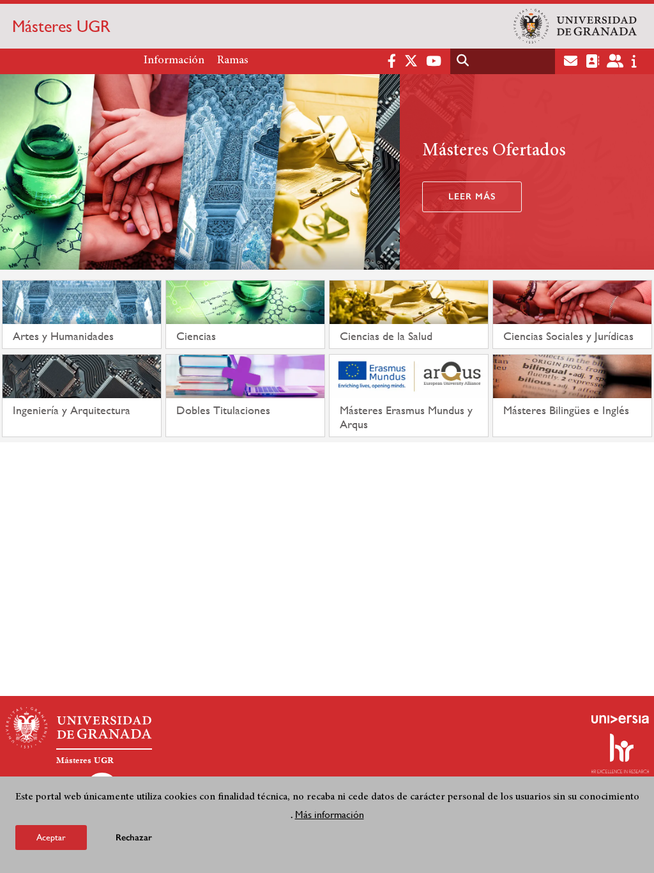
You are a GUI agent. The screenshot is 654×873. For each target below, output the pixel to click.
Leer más (472, 196)
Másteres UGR (61, 26)
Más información (329, 814)
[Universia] (620, 719)
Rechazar (134, 837)
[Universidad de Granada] (575, 26)
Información (174, 60)
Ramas (232, 60)
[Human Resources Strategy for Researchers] (620, 753)
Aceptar (51, 837)
